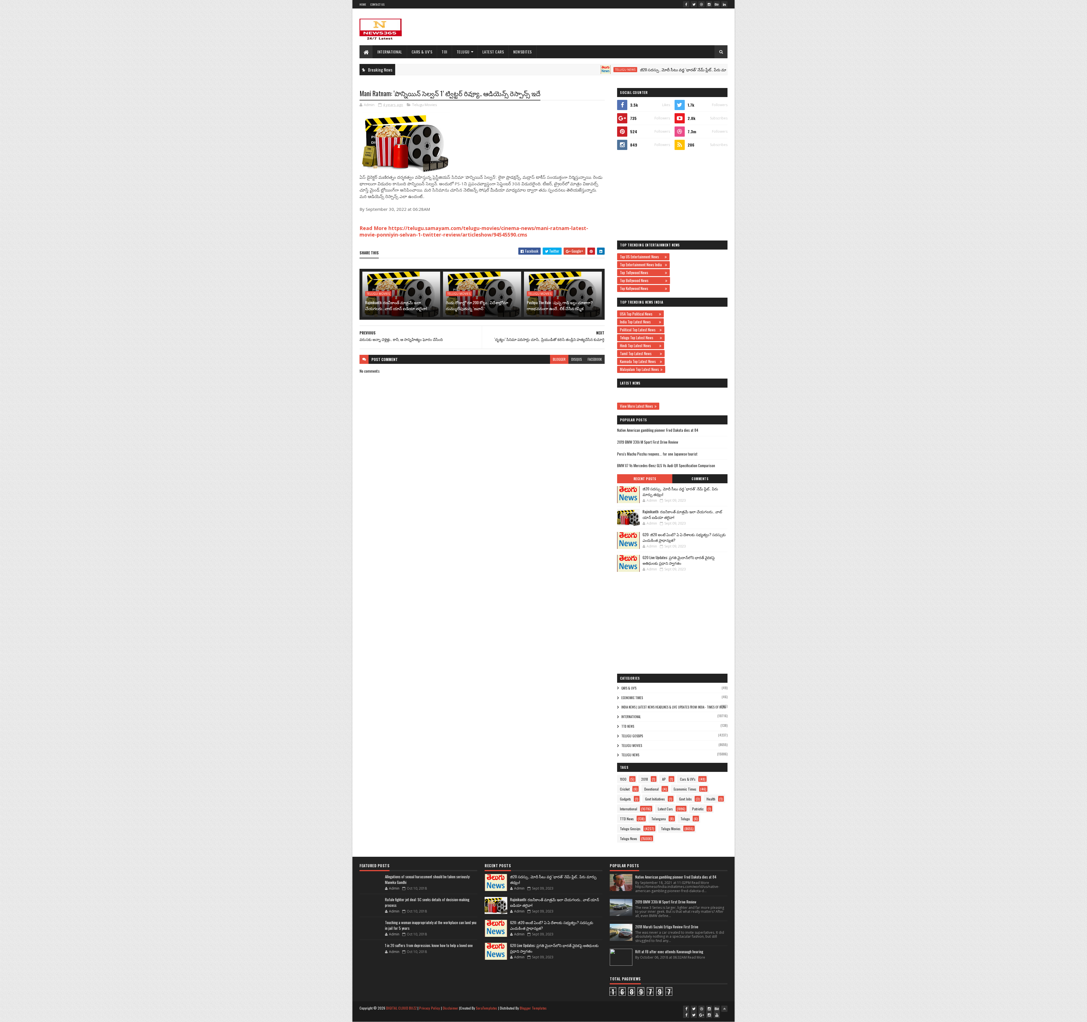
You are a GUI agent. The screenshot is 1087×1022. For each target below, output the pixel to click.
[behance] (717, 4)
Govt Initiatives (655, 798)
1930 (623, 779)
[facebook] (686, 4)
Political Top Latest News (639, 329)
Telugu (463, 52)
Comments (700, 478)
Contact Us (377, 4)
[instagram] (709, 4)
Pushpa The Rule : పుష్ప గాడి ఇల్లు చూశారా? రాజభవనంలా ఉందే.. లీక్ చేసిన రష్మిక (559, 305)
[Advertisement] (624, 27)
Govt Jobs (685, 798)
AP (664, 779)
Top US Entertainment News (641, 256)
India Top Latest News (639, 322)
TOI (444, 52)
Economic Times (632, 697)
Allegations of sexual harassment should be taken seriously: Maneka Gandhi (427, 879)
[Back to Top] (724, 1009)
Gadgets (625, 798)
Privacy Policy (429, 1008)
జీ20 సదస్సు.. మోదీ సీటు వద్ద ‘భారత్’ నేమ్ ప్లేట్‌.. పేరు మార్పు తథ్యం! (646, 69)
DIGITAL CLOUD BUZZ (401, 1008)
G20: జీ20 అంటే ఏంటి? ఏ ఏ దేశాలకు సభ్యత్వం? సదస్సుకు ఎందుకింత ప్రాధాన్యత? (684, 537)
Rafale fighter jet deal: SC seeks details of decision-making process (427, 902)
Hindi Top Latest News (639, 345)
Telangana (658, 818)
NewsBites (522, 52)
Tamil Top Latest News (639, 353)
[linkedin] (724, 4)
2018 (644, 779)
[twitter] (694, 4)
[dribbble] (701, 4)
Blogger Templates (533, 1008)
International (389, 52)
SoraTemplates (486, 1008)
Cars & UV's (422, 52)
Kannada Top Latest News (639, 361)
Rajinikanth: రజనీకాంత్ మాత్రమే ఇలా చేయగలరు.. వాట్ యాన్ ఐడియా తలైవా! (396, 305)
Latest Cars (493, 52)
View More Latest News (636, 406)
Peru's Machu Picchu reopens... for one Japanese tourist (657, 454)
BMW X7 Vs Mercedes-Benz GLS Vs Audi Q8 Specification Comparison (666, 465)
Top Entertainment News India (642, 264)
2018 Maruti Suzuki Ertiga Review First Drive (666, 926)
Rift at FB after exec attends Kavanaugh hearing (669, 951)
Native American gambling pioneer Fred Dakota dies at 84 (657, 430)
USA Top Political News (639, 314)
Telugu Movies (424, 104)
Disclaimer (450, 1008)
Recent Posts (645, 478)
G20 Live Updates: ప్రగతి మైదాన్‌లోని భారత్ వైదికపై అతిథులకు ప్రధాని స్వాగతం (679, 560)
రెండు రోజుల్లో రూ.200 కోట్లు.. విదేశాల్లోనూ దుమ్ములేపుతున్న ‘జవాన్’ (477, 305)
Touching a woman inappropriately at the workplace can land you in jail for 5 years (430, 925)
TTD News (627, 726)
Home (363, 4)
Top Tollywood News (642, 272)
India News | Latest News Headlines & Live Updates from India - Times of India (673, 707)
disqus (576, 359)
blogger (559, 359)
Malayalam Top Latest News (639, 369)
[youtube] (717, 1015)
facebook (595, 359)
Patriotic (698, 808)
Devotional (651, 789)
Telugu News (580, 70)
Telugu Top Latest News (639, 337)
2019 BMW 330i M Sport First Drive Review (647, 442)
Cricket (625, 789)
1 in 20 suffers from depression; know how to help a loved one (429, 945)
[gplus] (701, 1015)
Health (711, 798)
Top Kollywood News (642, 288)
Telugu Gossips (632, 736)
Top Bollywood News (642, 280)
